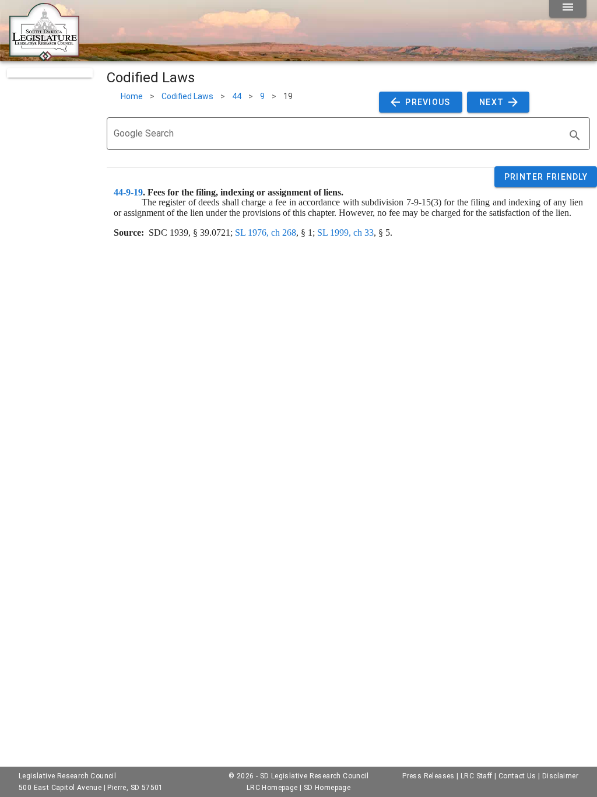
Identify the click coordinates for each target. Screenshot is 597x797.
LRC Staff (477, 776)
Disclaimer (560, 776)
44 (236, 96)
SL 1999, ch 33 (345, 232)
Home (132, 96)
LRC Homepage (272, 788)
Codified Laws (187, 96)
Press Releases (428, 776)
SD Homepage (327, 788)
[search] (575, 135)
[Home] (44, 56)
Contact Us (517, 776)
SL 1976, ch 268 (265, 232)
